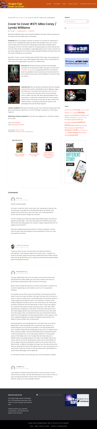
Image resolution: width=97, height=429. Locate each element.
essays (75, 113)
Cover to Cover (19, 130)
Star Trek (81, 125)
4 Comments (31, 31)
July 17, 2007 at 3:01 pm (22, 247)
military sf (68, 117)
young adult (73, 135)
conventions (83, 110)
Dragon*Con (71, 112)
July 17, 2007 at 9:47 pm (22, 273)
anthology (76, 110)
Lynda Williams (15, 122)
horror (76, 115)
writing (67, 135)
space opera (75, 125)
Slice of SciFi (59, 423)
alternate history (69, 110)
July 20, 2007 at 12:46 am (22, 368)
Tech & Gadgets (81, 130)
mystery (73, 117)
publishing (74, 122)
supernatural (29, 131)
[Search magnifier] (87, 21)
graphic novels (69, 115)
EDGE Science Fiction (17, 124)
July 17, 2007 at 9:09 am (22, 200)
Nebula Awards (83, 117)
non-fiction (68, 119)
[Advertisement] (34, 174)
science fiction (20, 131)
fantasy (81, 112)
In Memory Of (84, 115)
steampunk (71, 128)
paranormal (76, 119)
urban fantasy (72, 132)
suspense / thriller (71, 130)
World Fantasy (82, 132)
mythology (78, 117)
